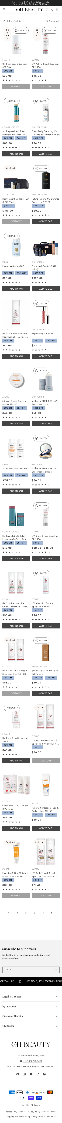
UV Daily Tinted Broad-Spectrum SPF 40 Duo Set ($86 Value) (45, 874)
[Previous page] (8, 912)
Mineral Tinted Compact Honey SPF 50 (14, 402)
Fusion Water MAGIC (13, 266)
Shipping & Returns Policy (18, 1116)
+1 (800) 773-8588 (32, 1061)
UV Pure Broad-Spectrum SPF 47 (15, 740)
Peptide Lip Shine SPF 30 (45, 333)
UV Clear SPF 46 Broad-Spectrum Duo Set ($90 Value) (14, 672)
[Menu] (3, 9)
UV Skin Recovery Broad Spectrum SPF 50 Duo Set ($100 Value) (45, 742)
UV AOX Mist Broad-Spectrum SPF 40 (42, 605)
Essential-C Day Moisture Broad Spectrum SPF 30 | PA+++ (15, 874)
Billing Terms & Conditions (43, 1116)
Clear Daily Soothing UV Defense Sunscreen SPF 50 (45, 133)
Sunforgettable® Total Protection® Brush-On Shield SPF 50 (13, 133)
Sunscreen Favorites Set (14, 468)
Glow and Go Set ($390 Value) (44, 268)
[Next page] (31, 919)
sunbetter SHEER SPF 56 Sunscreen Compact (44, 470)
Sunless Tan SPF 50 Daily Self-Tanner (45, 672)
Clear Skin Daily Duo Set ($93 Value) (15, 807)
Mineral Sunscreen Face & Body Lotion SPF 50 (45, 809)
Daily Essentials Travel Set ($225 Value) (15, 200)
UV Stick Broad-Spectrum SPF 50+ (15, 65)
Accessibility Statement (16, 1111)
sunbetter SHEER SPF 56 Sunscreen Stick (44, 402)
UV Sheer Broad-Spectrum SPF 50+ (45, 537)
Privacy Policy (34, 1111)
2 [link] (26, 912)
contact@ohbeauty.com (32, 1055)
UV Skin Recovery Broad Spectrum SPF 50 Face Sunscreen (15, 335)
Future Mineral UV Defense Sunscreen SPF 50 (45, 200)
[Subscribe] (55, 970)
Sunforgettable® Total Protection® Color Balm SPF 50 (14, 537)
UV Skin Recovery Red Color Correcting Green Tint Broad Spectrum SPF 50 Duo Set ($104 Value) (15, 605)
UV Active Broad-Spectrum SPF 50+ (45, 65)
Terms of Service (48, 1111)
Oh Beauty (35, 1105)
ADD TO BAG (16, 153)
